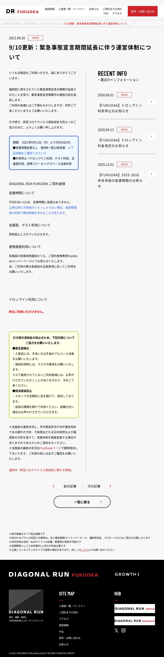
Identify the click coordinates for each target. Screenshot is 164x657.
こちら (84, 550)
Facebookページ (50, 448)
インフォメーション (50, 23)
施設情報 (50, 9)
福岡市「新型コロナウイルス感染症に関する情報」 (41, 470)
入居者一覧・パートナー (72, 9)
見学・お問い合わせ (70, 638)
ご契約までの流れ (112, 9)
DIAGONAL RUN (12, 23)
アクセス (117, 13)
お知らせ (94, 9)
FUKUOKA (30, 23)
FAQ (106, 13)
